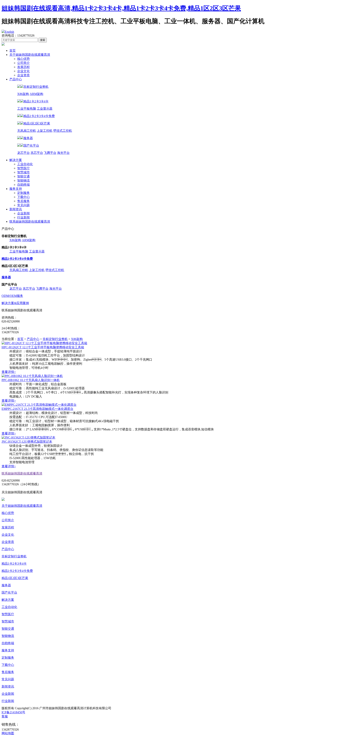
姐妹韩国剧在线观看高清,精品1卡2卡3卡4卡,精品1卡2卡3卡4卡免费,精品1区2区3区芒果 (121, 8)
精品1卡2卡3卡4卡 (14, 563)
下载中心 (23, 197)
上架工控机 (44, 130)
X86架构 (23, 94)
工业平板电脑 (26, 108)
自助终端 (23, 184)
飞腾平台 (50, 152)
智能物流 (23, 180)
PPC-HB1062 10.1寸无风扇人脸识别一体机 (31, 380)
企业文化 (23, 71)
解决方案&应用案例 (15, 303)
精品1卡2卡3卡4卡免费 (17, 570)
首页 (12, 50)
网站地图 (8, 733)
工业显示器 (44, 108)
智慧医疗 (23, 168)
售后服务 (23, 201)
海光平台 (63, 152)
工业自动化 (25, 164)
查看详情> (9, 371)
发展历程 (23, 67)
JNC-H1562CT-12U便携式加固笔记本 (27, 441)
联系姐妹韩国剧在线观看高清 (29, 221)
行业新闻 (23, 217)
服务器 (6, 585)
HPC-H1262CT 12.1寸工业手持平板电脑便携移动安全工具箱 (43, 347)
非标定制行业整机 (55, 339)
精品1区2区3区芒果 (15, 578)
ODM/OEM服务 (12, 295)
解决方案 (15, 160)
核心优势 (23, 58)
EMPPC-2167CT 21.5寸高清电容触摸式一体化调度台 (37, 408)
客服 (5, 716)
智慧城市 (23, 172)
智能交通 (23, 176)
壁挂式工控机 (62, 130)
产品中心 (15, 79)
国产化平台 (9, 592)
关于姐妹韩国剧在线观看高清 (29, 54)
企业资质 (23, 75)
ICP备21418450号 (13, 712)
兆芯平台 (37, 152)
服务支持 (15, 188)
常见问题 (23, 205)
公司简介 (23, 62)
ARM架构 (36, 94)
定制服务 (23, 192)
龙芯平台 (23, 152)
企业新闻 (23, 213)
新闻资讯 (15, 209)
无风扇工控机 (26, 130)
